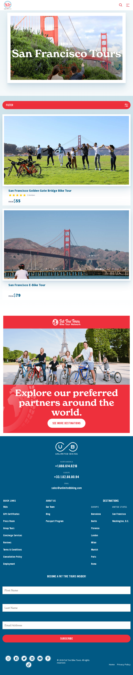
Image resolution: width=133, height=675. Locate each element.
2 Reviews (31, 195)
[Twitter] (24, 658)
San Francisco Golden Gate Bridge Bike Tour (40, 190)
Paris (93, 556)
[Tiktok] (28, 665)
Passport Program (54, 521)
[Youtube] (40, 658)
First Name (66, 583)
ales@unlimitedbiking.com (67, 488)
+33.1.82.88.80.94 (66, 477)
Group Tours (8, 528)
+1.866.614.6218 (66, 466)
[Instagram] (8, 658)
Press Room (9, 521)
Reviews (7, 542)
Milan (93, 542)
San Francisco (119, 514)
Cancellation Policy (12, 556)
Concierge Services (12, 535)
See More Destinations (66, 423)
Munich (94, 549)
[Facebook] (16, 658)
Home (112, 664)
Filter (9, 105)
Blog (48, 514)
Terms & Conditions (12, 549)
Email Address (66, 618)
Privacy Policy (124, 664)
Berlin (94, 521)
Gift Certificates (11, 514)
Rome (93, 564)
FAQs (5, 507)
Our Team (50, 507)
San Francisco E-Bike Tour (26, 285)
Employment (9, 564)
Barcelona (96, 514)
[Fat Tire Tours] (7, 5)
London (94, 535)
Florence (95, 528)
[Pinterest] (48, 658)
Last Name (66, 600)
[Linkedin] (32, 658)
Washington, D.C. (120, 521)
